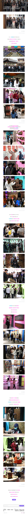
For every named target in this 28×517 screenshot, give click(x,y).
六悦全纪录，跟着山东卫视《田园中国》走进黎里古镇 (19, 510)
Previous (5, 508)
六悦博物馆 (14, 499)
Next (14, 508)
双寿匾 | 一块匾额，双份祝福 (8, 510)
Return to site (3, 1)
